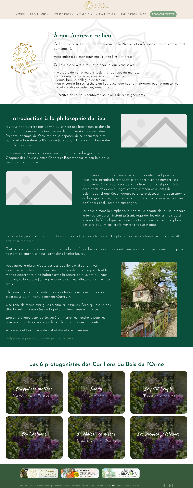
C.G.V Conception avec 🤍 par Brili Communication (114, 485)
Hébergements (62, 14)
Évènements (129, 14)
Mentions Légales (79, 485)
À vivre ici (83, 14)
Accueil (20, 14)
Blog (143, 14)
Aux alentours (105, 14)
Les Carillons (37, 14)
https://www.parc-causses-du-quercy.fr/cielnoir (41, 338)
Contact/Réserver (163, 14)
